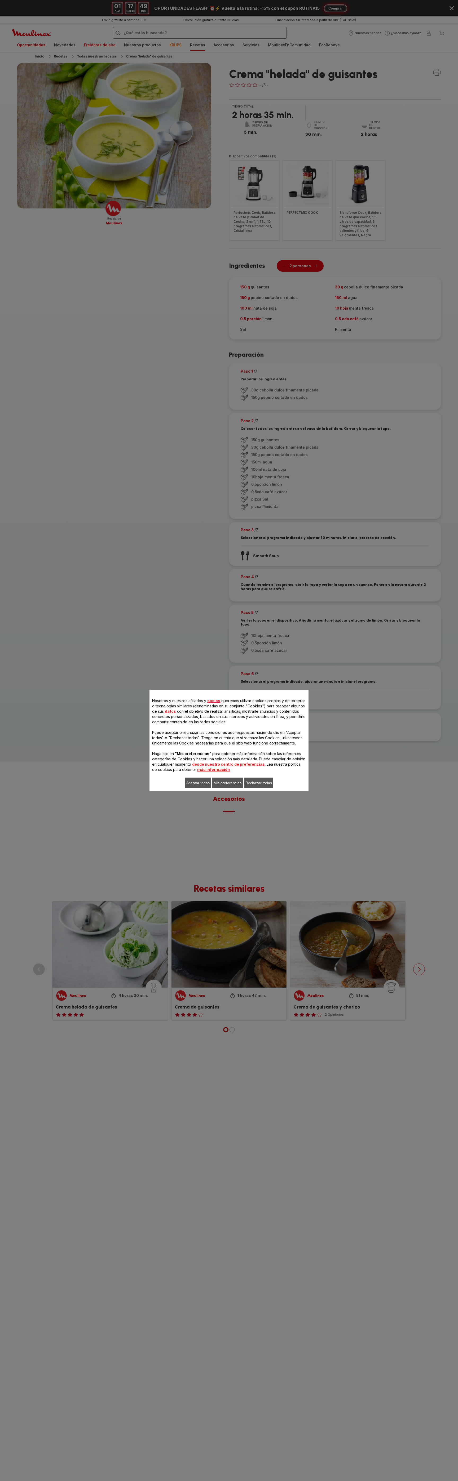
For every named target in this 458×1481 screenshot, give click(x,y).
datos (170, 711)
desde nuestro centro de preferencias (228, 764)
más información (213, 769)
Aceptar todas (198, 783)
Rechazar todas (258, 783)
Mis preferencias (227, 783)
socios (213, 700)
